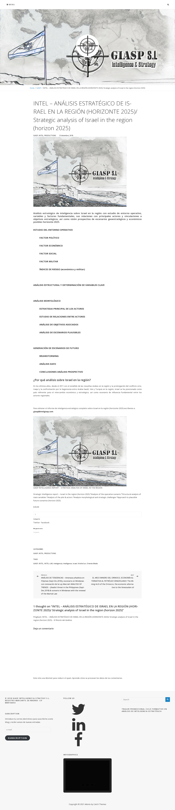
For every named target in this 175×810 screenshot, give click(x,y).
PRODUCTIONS (50, 135)
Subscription (17, 738)
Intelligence (67, 563)
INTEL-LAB (48, 563)
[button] (83, 785)
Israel (75, 563)
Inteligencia (57, 563)
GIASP (38, 88)
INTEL (41, 135)
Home (32, 88)
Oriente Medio (92, 563)
